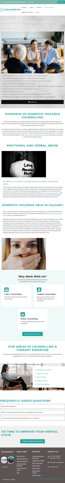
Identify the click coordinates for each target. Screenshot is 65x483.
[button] (32, 406)
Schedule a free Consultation (32, 441)
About (31, 7)
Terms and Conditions (56, 478)
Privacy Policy (40, 478)
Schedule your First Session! (32, 334)
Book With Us (61, 2)
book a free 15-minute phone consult (35, 135)
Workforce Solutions (27, 12)
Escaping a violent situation (51, 193)
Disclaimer (47, 478)
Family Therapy (42, 381)
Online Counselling (43, 384)
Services (39, 7)
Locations (24, 7)
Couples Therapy (42, 373)
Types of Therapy (49, 7)
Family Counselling (37, 463)
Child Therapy (41, 377)
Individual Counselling (44, 370)
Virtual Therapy (36, 475)
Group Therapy (36, 468)
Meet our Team (21, 456)
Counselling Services (22, 459)
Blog (37, 12)
